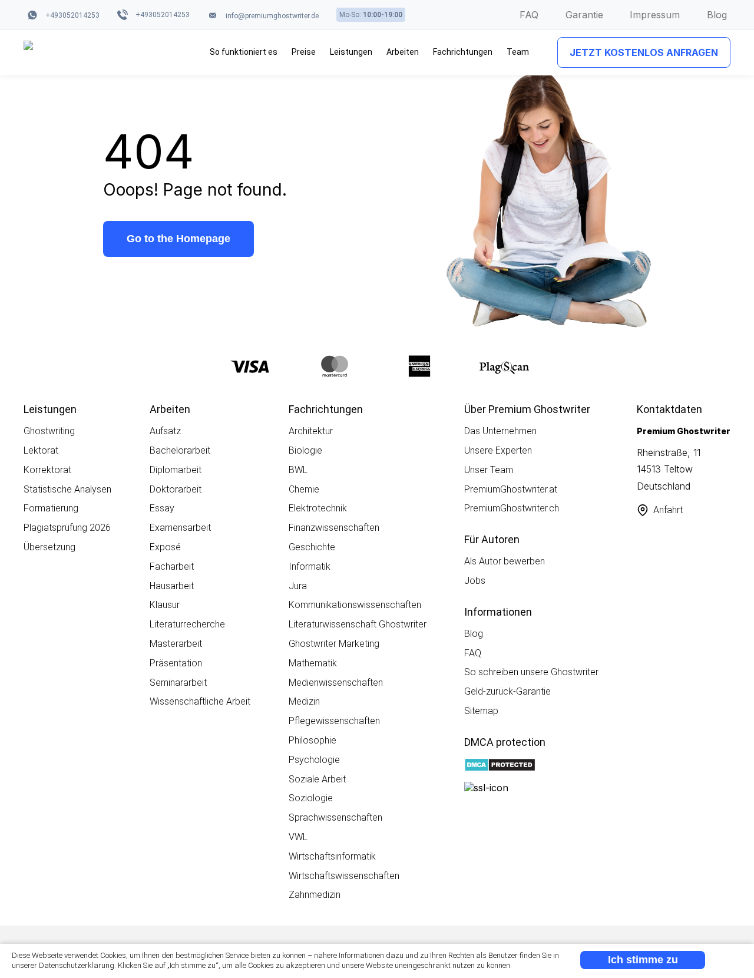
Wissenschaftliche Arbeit (200, 701)
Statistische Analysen (67, 489)
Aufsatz (165, 431)
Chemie (304, 489)
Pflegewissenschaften (334, 720)
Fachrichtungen (462, 52)
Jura (298, 586)
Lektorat (41, 450)
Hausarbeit (172, 586)
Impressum (655, 15)
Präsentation (176, 663)
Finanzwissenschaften (334, 527)
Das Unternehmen (500, 431)
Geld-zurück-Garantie (507, 691)
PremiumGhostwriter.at (510, 489)
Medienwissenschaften (336, 682)
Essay (162, 508)
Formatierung (51, 508)
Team (518, 52)
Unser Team (488, 469)
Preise (304, 52)
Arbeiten (402, 52)
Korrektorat (47, 469)
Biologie (305, 450)
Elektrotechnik (318, 508)
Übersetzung (49, 547)
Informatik (309, 566)
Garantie (584, 15)
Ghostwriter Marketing (334, 643)
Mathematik (313, 663)
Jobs (474, 580)
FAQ (529, 15)
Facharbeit (172, 566)
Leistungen (351, 52)
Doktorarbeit (175, 489)
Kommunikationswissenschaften (355, 604)
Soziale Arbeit (317, 779)
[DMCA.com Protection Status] (499, 766)
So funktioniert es (243, 52)
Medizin (304, 701)
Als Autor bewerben (504, 561)
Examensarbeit (180, 527)
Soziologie (311, 798)
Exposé (165, 547)
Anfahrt (668, 510)
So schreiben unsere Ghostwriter (531, 672)
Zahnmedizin (314, 894)
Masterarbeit (176, 643)
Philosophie (312, 740)
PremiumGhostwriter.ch (511, 508)
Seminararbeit (178, 682)
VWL (298, 836)
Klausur (165, 604)
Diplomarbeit (175, 469)
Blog (717, 15)
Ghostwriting (49, 431)
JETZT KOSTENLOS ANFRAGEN (644, 52)
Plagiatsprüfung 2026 (67, 527)
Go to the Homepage (178, 238)
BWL (298, 469)
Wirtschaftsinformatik (332, 856)
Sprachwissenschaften (335, 817)
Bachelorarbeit (180, 450)
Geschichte (312, 547)
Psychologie (314, 759)
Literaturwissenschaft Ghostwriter (357, 624)
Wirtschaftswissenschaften (344, 875)
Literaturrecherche (187, 624)
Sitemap (481, 710)
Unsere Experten (498, 450)
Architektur (311, 431)
